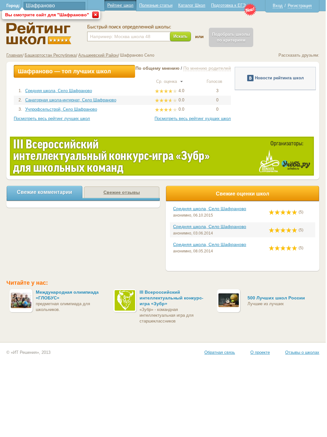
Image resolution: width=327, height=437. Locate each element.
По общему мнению (157, 68)
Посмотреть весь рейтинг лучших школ (52, 118)
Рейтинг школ (120, 5)
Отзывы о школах (302, 352)
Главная (14, 55)
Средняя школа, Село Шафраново (58, 90)
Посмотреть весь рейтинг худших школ (193, 118)
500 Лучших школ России (276, 297)
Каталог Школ (191, 5)
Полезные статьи (155, 5)
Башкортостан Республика (50, 55)
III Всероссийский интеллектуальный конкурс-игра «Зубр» (171, 298)
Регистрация (300, 5)
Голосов (215, 81)
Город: (13, 5)
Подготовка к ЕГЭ (228, 5)
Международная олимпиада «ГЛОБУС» (67, 295)
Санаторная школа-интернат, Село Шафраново (70, 100)
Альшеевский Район (98, 55)
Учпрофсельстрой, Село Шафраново (61, 109)
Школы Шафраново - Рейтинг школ (38, 33)
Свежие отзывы (121, 192)
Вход (278, 5)
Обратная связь (219, 352)
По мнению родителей (207, 68)
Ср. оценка (167, 81)
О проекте (260, 352)
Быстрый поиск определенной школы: (129, 26)
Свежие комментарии (44, 192)
